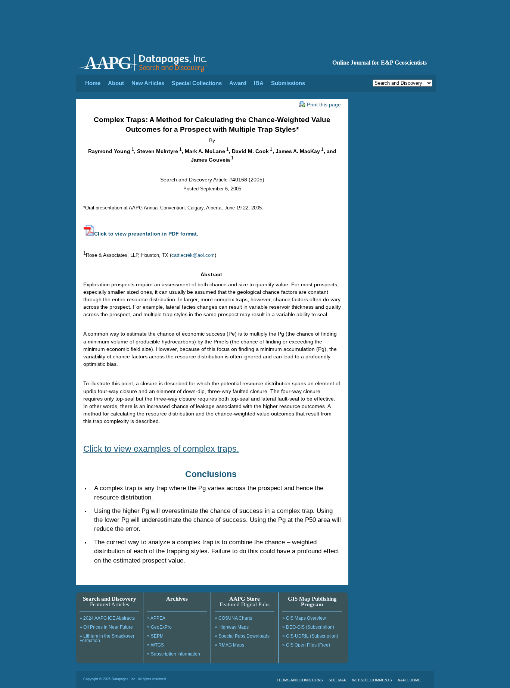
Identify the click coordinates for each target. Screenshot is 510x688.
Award (237, 83)
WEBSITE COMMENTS (372, 680)
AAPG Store (244, 599)
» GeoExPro (159, 627)
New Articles (147, 83)
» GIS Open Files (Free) (306, 645)
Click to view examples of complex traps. (161, 449)
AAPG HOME (409, 680)
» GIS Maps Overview (304, 618)
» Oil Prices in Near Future (106, 627)
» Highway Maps (232, 627)
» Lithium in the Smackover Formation (107, 638)
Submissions (288, 83)
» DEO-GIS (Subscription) (308, 627)
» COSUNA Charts (233, 618)
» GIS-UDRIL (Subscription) (310, 636)
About (116, 83)
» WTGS (155, 645)
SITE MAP (337, 680)
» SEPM (155, 636)
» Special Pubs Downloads (242, 636)
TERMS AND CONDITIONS (300, 680)
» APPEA (156, 618)
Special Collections (197, 83)
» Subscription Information (173, 654)
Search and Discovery (109, 599)
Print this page (324, 105)
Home (92, 83)
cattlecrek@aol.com (193, 255)
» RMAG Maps (229, 645)
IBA (259, 83)
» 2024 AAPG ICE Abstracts (107, 618)
